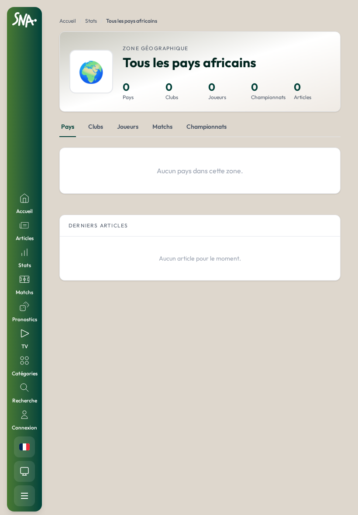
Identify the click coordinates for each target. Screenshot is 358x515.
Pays (67, 126)
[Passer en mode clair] (24, 471)
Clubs (95, 126)
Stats (91, 20)
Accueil (67, 20)
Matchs (162, 126)
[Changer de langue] (24, 446)
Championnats (206, 126)
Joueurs (127, 126)
